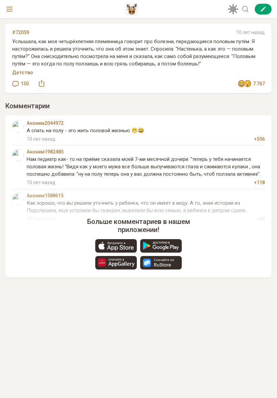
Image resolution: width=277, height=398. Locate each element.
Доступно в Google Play (161, 246)
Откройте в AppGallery (116, 262)
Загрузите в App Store (116, 246)
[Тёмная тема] (233, 9)
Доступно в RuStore (161, 262)
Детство (22, 72)
